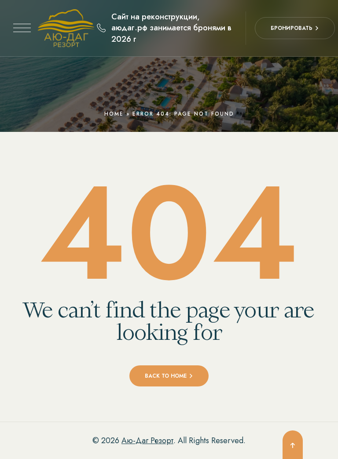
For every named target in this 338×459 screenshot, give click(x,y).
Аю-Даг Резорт (147, 440)
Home (114, 114)
